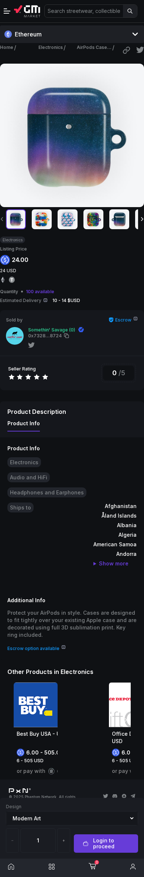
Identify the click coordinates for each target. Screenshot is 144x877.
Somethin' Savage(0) (51, 330)
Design (13, 806)
